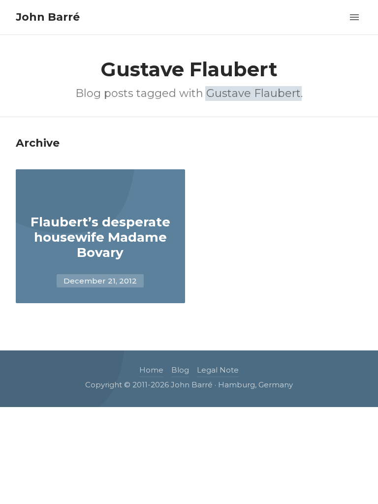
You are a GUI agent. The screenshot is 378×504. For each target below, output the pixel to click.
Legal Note (218, 370)
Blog (180, 370)
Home (151, 370)
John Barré (48, 17)
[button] (354, 16)
